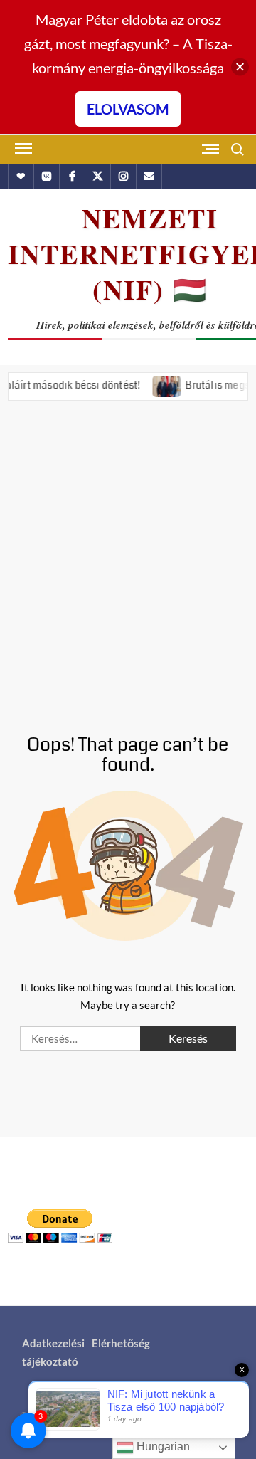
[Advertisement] (128, 557)
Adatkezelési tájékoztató (53, 1352)
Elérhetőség (121, 1343)
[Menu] (22, 149)
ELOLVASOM (128, 108)
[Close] (240, 67)
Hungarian (162, 1446)
